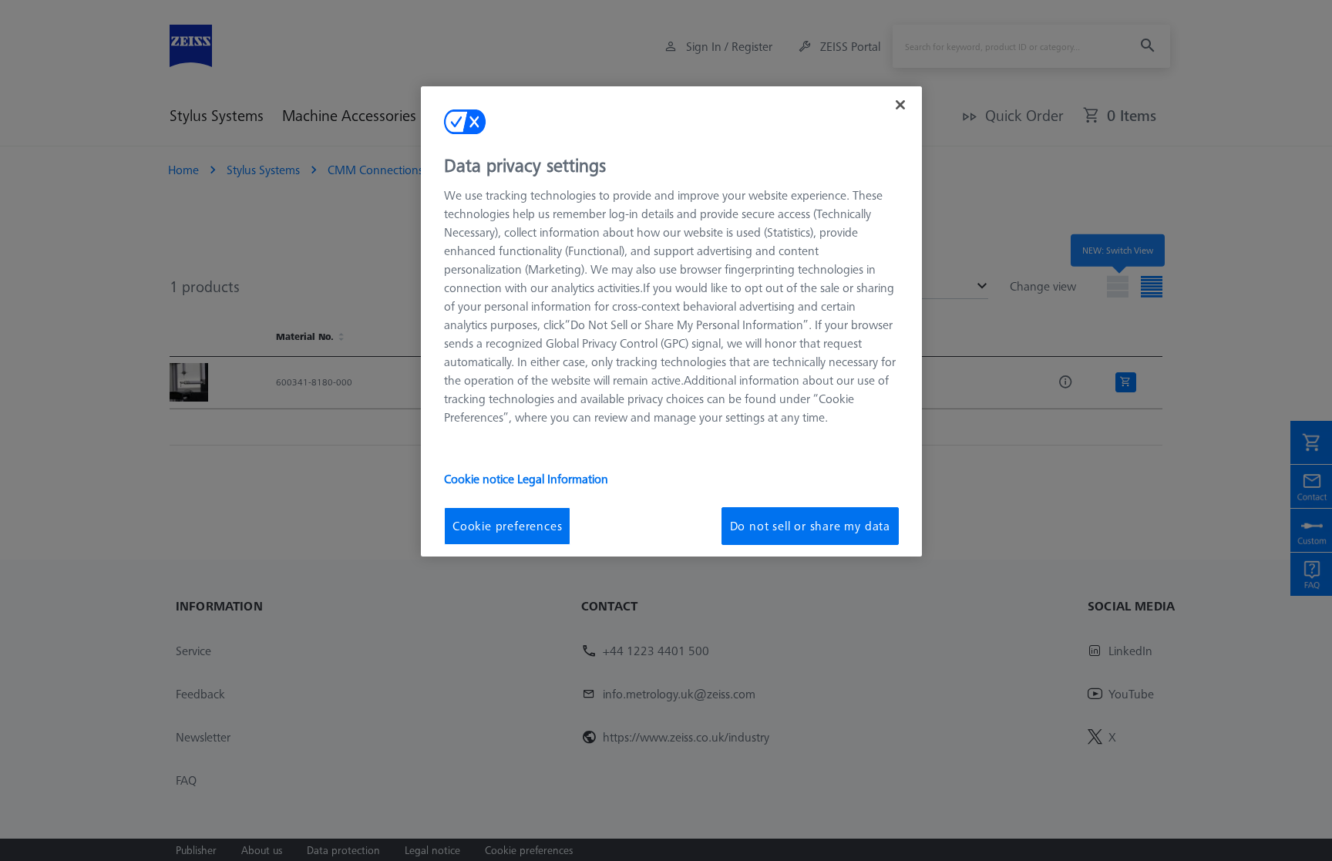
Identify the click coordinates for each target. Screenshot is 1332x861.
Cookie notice (480, 478)
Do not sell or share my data (810, 525)
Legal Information (562, 478)
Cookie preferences (507, 525)
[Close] (900, 105)
